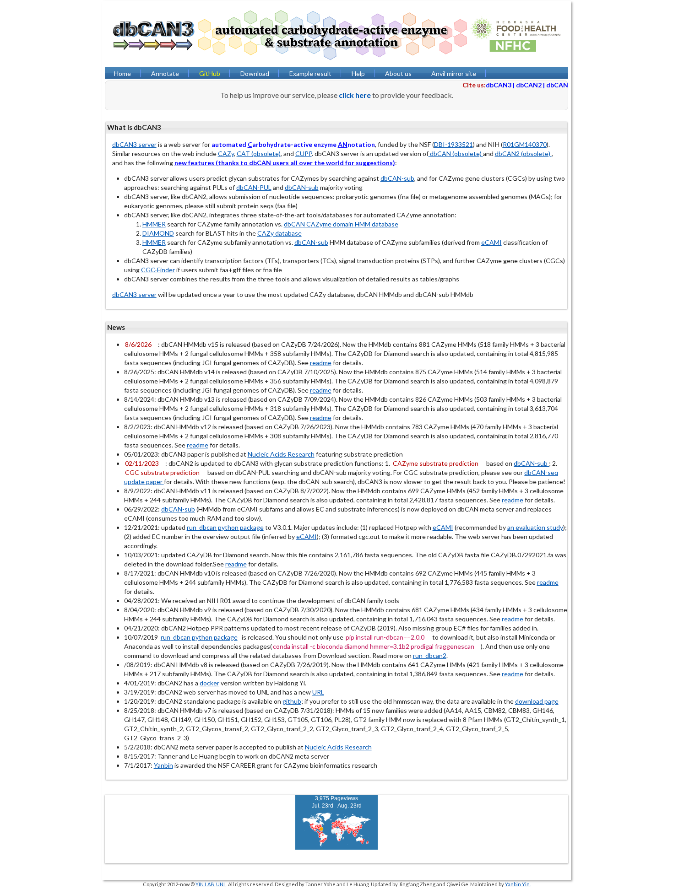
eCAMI (491, 242)
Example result (310, 73)
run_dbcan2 (429, 655)
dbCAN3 (498, 85)
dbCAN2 (529, 85)
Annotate (165, 73)
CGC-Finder (158, 270)
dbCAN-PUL (253, 187)
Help (358, 73)
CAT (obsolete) (259, 153)
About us (398, 73)
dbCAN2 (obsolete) (523, 153)
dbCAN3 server (134, 144)
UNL (221, 884)
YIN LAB (204, 884)
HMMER (154, 224)
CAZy (226, 153)
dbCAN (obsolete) (456, 153)
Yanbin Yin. (518, 884)
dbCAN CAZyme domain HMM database (341, 224)
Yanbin (163, 765)
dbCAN (557, 85)
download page (537, 701)
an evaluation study (535, 527)
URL (318, 692)
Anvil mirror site (453, 73)
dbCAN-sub (397, 178)
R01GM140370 (525, 144)
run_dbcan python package (225, 527)
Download (254, 73)
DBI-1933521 (453, 144)
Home (122, 73)
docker (209, 683)
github (291, 701)
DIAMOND (158, 233)
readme (320, 362)
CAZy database (279, 233)
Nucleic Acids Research (281, 454)
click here (355, 95)
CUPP (303, 153)
